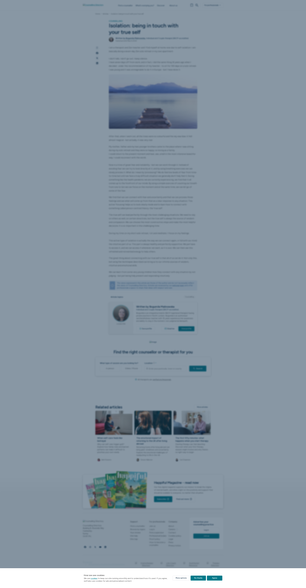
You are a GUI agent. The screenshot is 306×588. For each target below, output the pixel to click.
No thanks (198, 578)
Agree (214, 578)
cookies (94, 578)
